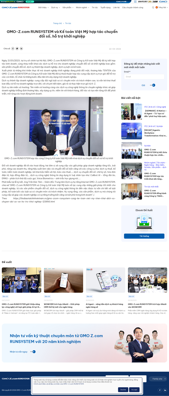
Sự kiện (159, 126)
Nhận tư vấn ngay (18, 351)
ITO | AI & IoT (149, 107)
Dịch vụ (54, 7)
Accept (134, 390)
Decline (123, 390)
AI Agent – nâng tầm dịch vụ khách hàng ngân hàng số (104, 305)
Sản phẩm (67, 7)
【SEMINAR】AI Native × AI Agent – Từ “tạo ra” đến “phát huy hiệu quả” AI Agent (155, 114)
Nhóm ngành (81, 7)
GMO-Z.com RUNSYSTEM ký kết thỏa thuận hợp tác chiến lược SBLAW (155, 152)
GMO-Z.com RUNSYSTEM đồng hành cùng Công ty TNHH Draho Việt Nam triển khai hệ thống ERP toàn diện (155, 193)
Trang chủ (57, 23)
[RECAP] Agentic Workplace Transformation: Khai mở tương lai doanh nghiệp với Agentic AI (155, 133)
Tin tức (95, 7)
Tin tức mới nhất (151, 186)
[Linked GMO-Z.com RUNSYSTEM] (165, 390)
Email (127, 72)
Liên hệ (116, 7)
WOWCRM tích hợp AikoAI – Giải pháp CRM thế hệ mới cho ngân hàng (62, 305)
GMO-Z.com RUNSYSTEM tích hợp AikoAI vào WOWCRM (147, 305)
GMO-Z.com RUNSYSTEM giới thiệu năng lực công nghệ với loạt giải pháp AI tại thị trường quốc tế (21, 306)
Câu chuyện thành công (132, 7)
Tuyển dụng (105, 7)
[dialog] (87, 386)
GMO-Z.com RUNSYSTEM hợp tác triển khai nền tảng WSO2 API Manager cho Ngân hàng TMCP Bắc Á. (155, 176)
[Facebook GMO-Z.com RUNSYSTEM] (160, 390)
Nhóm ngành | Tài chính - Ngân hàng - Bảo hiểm (155, 163)
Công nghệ (161, 107)
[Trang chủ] (15, 7)
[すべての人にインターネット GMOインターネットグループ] (153, 1)
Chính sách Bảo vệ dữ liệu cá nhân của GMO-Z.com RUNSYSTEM (59, 384)
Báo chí (5, 296)
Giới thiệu (42, 7)
